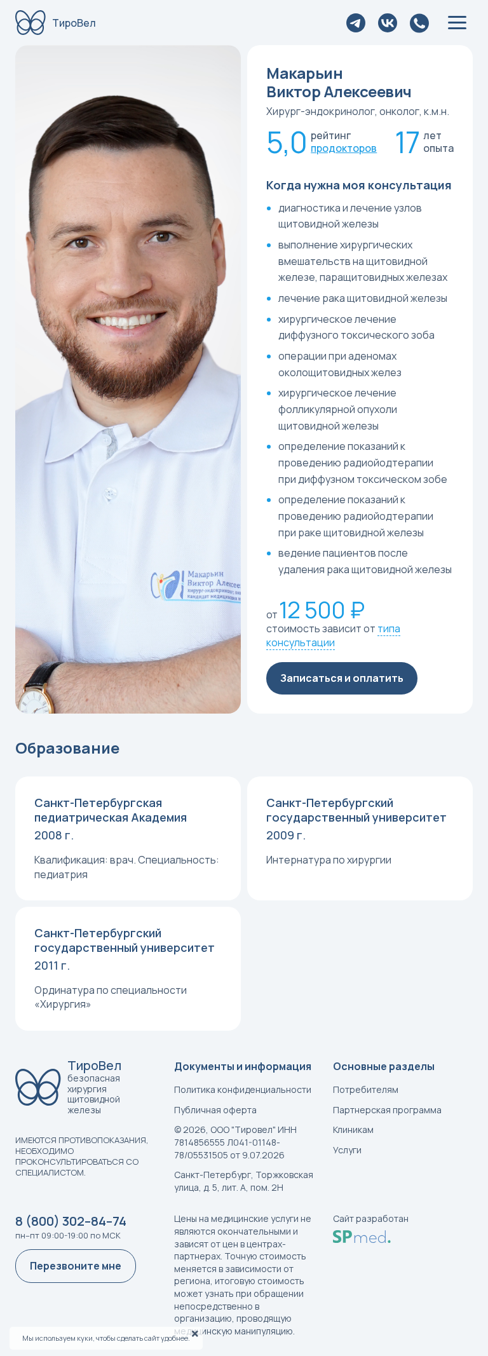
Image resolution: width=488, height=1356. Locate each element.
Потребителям (365, 1089)
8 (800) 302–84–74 (70, 1221)
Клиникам (353, 1129)
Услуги (347, 1150)
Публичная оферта (215, 1110)
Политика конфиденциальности (242, 1089)
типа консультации (333, 635)
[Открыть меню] (457, 23)
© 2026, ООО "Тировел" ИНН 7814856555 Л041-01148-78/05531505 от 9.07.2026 (235, 1141)
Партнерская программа (387, 1110)
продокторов (344, 148)
